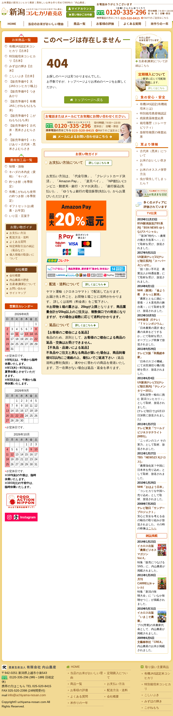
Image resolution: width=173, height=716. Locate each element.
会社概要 (14, 275)
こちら (152, 528)
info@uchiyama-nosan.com (27, 695)
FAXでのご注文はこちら (156, 17)
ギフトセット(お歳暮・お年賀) (21, 208)
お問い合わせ (17, 288)
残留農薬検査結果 (152, 118)
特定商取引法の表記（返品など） (21, 248)
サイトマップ (17, 293)
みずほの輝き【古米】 (21, 68)
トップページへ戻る (88, 100)
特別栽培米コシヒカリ (157, 686)
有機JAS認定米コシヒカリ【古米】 (22, 48)
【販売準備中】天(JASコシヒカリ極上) (23, 84)
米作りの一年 (159, 23)
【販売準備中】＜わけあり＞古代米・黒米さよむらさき (22, 144)
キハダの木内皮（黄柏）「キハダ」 (22, 174)
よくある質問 (132, 23)
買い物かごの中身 (82, 14)
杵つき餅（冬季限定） (21, 184)
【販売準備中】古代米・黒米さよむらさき (22, 130)
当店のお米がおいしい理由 (46, 24)
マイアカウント (82, 8)
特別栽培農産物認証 (153, 113)
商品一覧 (79, 23)
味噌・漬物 (16, 166)
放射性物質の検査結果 (153, 134)
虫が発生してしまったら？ (153, 181)
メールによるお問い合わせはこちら (83, 136)
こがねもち (151, 707)
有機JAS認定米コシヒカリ (157, 676)
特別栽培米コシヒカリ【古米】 (22, 58)
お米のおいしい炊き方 (153, 162)
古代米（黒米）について (153, 153)
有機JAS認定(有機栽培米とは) (153, 106)
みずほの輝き (153, 701)
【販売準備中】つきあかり (22, 94)
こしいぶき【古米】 (22, 76)
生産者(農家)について (22, 284)
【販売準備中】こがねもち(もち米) (22, 118)
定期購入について (117, 675)
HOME (12, 23)
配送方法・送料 (19, 237)
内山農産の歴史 (19, 279)
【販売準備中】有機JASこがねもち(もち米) (22, 106)
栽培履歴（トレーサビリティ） (153, 125)
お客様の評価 (105, 23)
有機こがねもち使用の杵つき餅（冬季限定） (22, 196)
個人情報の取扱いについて (21, 256)
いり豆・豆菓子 (19, 216)
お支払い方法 (17, 233)
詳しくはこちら (98, 162)
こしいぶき (151, 695)
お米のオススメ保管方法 (153, 172)
